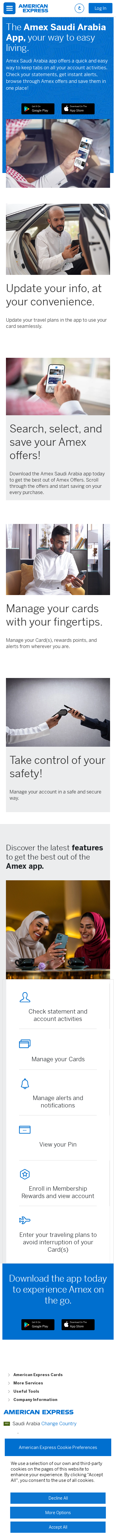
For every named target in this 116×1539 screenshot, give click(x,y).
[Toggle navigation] (9, 8)
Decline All (58, 1498)
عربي (79, 8)
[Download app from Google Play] (37, 108)
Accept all (58, 1527)
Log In (100, 8)
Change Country (58, 1424)
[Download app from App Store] (78, 108)
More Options (58, 1512)
